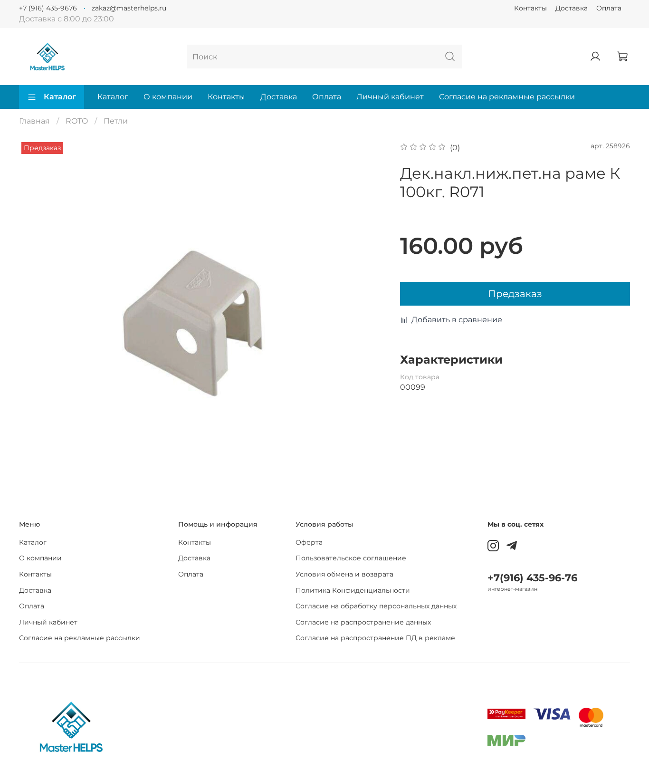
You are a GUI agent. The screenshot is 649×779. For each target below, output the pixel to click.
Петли (116, 120)
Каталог (60, 96)
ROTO (77, 120)
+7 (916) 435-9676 (48, 8)
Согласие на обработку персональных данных (376, 606)
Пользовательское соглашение (351, 558)
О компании (167, 96)
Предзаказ (515, 293)
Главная (34, 120)
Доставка (571, 8)
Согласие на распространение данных (363, 622)
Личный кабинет (390, 96)
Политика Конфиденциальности (353, 590)
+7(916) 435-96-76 (532, 578)
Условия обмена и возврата (344, 574)
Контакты (530, 8)
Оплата (608, 8)
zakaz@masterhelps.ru (129, 8)
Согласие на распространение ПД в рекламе (375, 638)
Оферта (309, 542)
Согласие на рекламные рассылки (507, 96)
